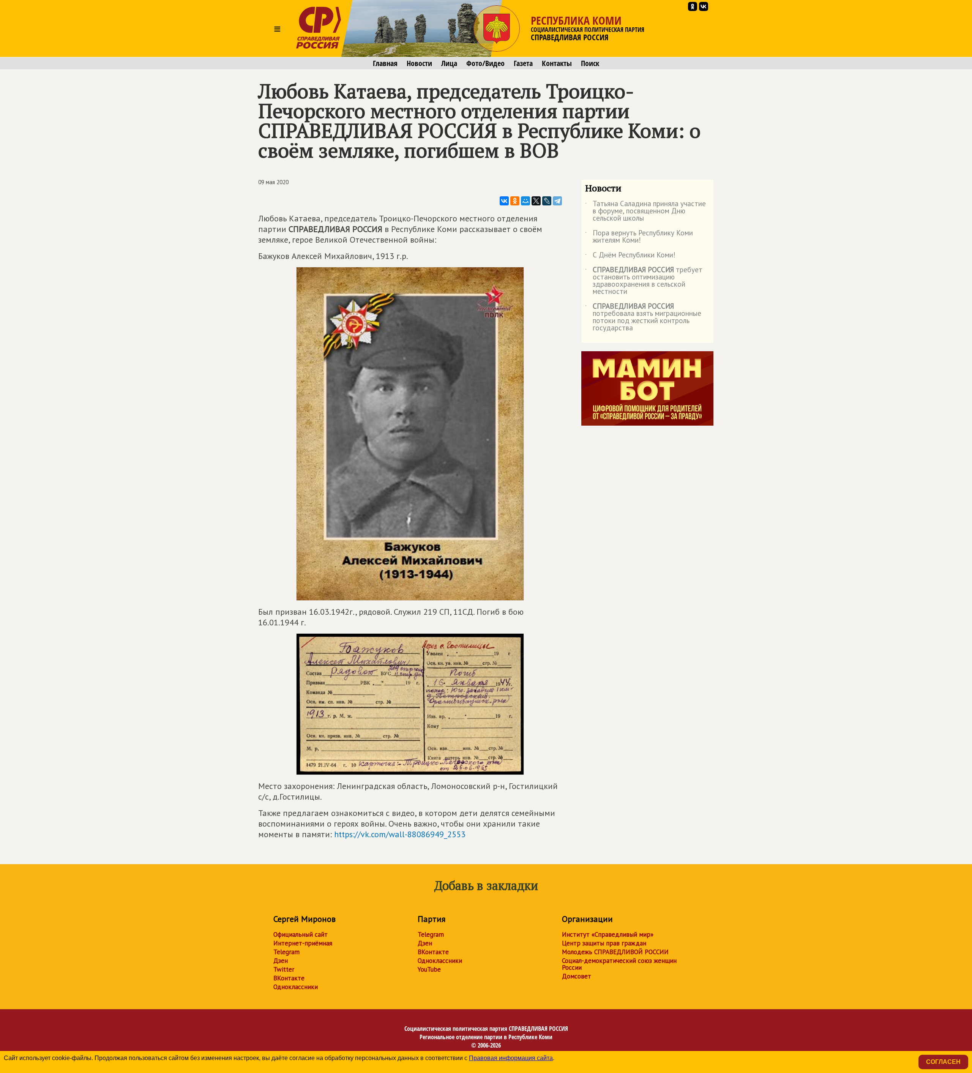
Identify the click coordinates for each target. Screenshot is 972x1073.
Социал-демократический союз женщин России (619, 964)
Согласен (943, 1062)
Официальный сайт (300, 934)
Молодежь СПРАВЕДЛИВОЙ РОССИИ (615, 951)
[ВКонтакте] (504, 200)
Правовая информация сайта (511, 1058)
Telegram (286, 951)
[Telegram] (557, 200)
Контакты (557, 63)
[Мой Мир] (525, 200)
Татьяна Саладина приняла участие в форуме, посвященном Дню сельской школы (645, 211)
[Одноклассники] (514, 200)
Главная (385, 63)
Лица (449, 63)
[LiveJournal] (546, 200)
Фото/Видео (485, 63)
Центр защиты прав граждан (604, 943)
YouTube (429, 969)
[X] (536, 200)
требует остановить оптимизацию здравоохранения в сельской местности (643, 281)
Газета (523, 63)
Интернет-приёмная (302, 943)
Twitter (283, 969)
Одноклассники (295, 986)
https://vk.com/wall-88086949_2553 (399, 834)
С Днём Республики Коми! (630, 256)
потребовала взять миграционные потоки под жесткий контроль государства (643, 317)
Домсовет (576, 976)
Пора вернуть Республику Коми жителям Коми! (639, 237)
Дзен (280, 960)
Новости (419, 63)
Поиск (590, 63)
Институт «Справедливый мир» (607, 934)
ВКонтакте (289, 978)
